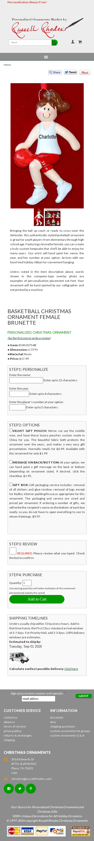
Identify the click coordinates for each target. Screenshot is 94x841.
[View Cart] (80, 42)
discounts (56, 717)
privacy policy (13, 731)
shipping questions (62, 726)
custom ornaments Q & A (67, 735)
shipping (9, 740)
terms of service (15, 726)
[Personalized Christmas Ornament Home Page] (47, 28)
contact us (11, 717)
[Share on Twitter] (68, 73)
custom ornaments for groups (70, 731)
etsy (53, 722)
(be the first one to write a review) (29, 338)
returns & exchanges (18, 735)
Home (7, 64)
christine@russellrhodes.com (31, 779)
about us (9, 722)
